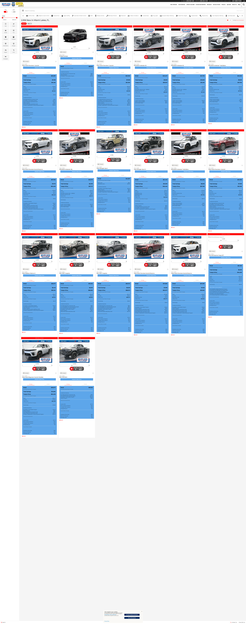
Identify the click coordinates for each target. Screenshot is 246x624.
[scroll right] (242, 15)
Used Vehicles (181, 4)
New (6, 9)
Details (48, 72)
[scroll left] (23, 15)
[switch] (6, 11)
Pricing (30, 72)
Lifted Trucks (189, 4)
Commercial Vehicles (201, 4)
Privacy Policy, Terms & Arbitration (110, 614)
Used (14, 9)
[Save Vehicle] (56, 61)
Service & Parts (216, 4)
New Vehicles (173, 4)
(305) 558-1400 (190, 1)
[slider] (2, 17)
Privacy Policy (106, 621)
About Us (234, 4)
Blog (239, 4)
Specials (229, 4)
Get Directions (237, 1)
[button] (244, 4)
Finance (223, 4)
